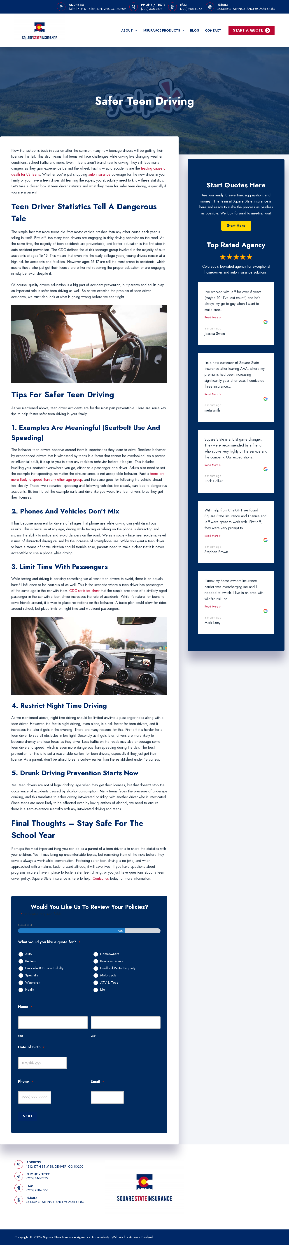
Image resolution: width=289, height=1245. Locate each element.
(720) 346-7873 (152, 9)
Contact (213, 30)
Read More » (213, 317)
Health (29, 989)
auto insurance (99, 174)
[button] (236, 226)
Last (93, 1035)
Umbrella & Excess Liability (44, 968)
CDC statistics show (84, 590)
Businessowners (111, 961)
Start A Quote (248, 30)
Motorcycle (108, 975)
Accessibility (100, 1237)
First (20, 1035)
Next (28, 1116)
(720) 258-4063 (191, 9)
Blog (194, 30)
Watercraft (32, 982)
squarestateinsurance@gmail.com (246, 9)
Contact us (101, 878)
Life (102, 989)
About (127, 30)
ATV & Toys (109, 982)
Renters (30, 961)
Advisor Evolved (141, 1237)
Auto (28, 954)
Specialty (31, 975)
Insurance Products (161, 30)
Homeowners (109, 954)
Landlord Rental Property (118, 968)
